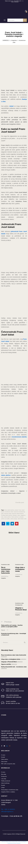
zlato (25, 518)
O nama (3, 755)
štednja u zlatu (16, 515)
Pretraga (25, 20)
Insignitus (14, 40)
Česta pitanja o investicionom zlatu (9, 789)
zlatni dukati (20, 518)
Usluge (3, 787)
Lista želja (3, 778)
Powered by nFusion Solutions (14, 843)
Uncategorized (18, 605)
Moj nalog (3, 774)
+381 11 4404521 (15, 1)
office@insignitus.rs (7, 811)
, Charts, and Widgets (21, 841)
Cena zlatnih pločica (9, 510)
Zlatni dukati (4, 761)
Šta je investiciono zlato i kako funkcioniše (13, 655)
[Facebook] (1, 746)
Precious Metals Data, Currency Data (9, 841)
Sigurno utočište (6, 664)
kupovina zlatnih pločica (17, 513)
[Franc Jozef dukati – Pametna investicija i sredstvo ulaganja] (3, 523)
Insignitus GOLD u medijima (8, 791)
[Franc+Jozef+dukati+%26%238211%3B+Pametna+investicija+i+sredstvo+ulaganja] (8, 523)
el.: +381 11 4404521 (8, 809)
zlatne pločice (6, 475)
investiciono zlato (9, 511)
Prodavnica (4, 776)
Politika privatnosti (5, 780)
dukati (16, 510)
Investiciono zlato (5, 564)
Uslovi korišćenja (5, 783)
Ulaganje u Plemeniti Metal (9, 661)
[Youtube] (4, 746)
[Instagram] (9, 746)
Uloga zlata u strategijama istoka (20, 569)
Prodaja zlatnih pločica (6, 515)
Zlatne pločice (4, 759)
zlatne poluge (13, 518)
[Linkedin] (7, 746)
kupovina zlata (7, 513)
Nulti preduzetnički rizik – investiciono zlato (14, 666)
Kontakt (3, 757)
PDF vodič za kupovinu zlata (8, 763)
